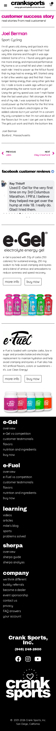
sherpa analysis (13, 562)
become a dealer (14, 590)
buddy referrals (13, 584)
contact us (10, 600)
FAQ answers (12, 611)
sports (7, 531)
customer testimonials (18, 439)
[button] (5, 5)
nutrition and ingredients (19, 449)
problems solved (14, 536)
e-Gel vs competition (17, 433)
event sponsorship (15, 595)
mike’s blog (11, 526)
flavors (8, 444)
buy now (9, 455)
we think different (14, 579)
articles (8, 520)
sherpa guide (12, 557)
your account (12, 616)
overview (9, 428)
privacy (8, 606)
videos (7, 515)
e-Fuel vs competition (17, 477)
